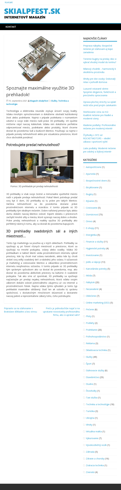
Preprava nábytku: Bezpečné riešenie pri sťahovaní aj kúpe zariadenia (98, 49)
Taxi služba (91, 397)
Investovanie (92, 255)
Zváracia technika (95, 465)
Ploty (88, 316)
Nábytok (90, 282)
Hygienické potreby (95, 248)
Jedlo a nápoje (93, 261)
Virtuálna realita (94, 431)
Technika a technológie (98, 404)
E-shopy (90, 228)
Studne (89, 383)
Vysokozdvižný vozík (96, 444)
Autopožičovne (93, 167)
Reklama (90, 343)
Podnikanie (91, 329)
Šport (89, 363)
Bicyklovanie (92, 187)
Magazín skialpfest (39, 100)
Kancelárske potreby (96, 268)
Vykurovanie (92, 438)
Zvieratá (90, 472)
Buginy (89, 194)
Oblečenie (91, 295)
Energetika (91, 234)
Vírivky (89, 424)
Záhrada (90, 451)
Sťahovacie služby (95, 370)
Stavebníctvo (92, 377)
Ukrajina (90, 417)
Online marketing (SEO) (98, 302)
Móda (89, 275)
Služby (54, 100)
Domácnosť (92, 214)
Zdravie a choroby (95, 458)
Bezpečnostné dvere (96, 180)
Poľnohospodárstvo (96, 336)
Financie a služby (94, 241)
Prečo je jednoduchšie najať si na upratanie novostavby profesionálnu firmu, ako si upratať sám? (61, 311)
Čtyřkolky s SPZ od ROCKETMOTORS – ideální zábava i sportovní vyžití (96, 138)
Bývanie (90, 200)
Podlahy (90, 322)
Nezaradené (92, 289)
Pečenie (90, 309)
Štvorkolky (91, 390)
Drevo (89, 221)
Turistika (90, 411)
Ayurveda (90, 173)
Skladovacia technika (96, 350)
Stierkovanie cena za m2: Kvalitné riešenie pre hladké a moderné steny (98, 115)
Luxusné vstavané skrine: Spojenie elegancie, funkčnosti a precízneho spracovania (99, 92)
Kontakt (9, 2)
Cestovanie (91, 207)
